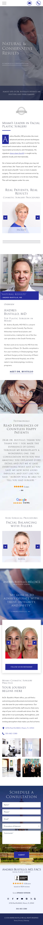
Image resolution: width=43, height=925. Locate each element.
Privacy (21, 920)
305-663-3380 (11, 733)
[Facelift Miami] (21, 217)
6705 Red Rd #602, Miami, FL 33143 (20, 728)
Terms (16, 920)
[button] (5, 217)
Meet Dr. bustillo (21, 371)
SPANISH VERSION (23, 893)
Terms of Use (33, 847)
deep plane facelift (17, 153)
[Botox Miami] (21, 546)
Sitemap (26, 920)
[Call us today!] (38, 3)
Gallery (21, 394)
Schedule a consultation (15, 63)
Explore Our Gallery (21, 401)
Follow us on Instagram (21, 667)
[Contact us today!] (29, 3)
